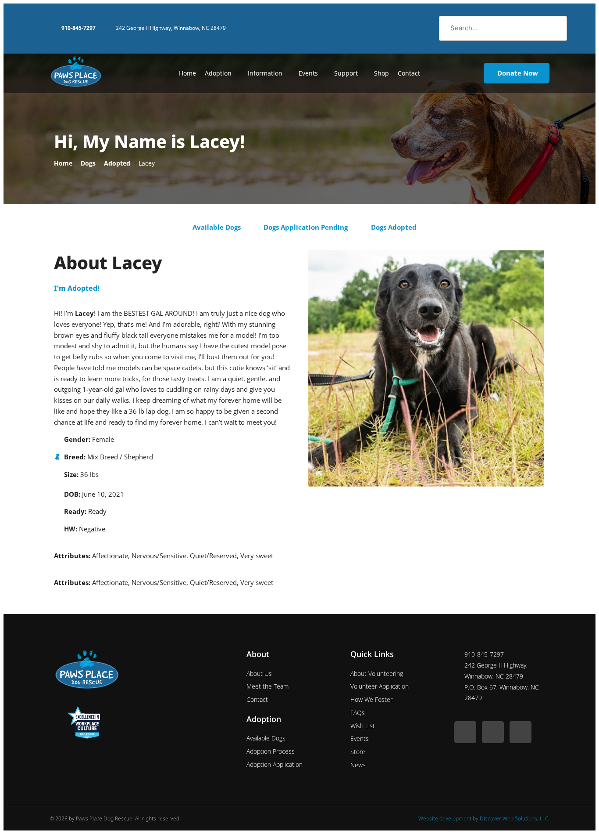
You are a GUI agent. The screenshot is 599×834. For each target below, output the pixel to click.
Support (346, 73)
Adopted (82, 288)
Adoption (218, 73)
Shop (381, 73)
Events (308, 73)
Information (265, 73)
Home (187, 73)
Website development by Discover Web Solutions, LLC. (483, 818)
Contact (409, 73)
